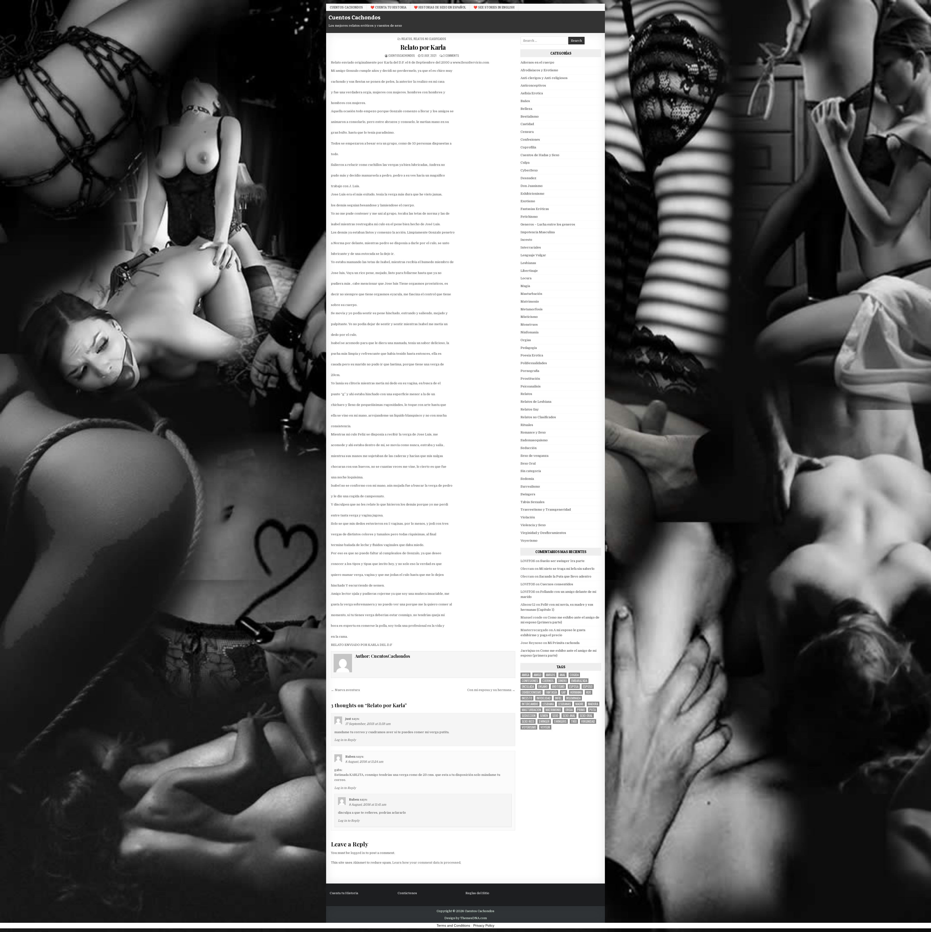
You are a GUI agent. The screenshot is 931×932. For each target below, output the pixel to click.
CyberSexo (529, 170)
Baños (525, 101)
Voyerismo (529, 540)
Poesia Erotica (532, 355)
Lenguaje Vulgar (533, 255)
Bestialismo (530, 116)
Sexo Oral (528, 463)
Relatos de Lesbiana (536, 401)
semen (544, 715)
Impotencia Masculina (538, 232)
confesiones (530, 680)
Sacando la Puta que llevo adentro (565, 576)
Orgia (569, 709)
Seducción (529, 448)
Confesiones (530, 139)
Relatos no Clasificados (430, 39)
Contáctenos (407, 893)
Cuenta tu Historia (344, 893)
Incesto (526, 239)
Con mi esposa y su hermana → (491, 690)
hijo (588, 692)
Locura (526, 278)
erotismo (558, 686)
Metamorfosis (532, 309)
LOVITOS (528, 561)
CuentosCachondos (401, 55)
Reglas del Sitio (477, 893)
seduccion (529, 715)
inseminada (573, 698)
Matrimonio (530, 301)
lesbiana (548, 704)
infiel (558, 698)
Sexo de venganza (534, 456)
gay (563, 692)
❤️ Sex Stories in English (494, 7)
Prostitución (530, 378)
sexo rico (528, 721)
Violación (528, 517)
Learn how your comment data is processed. (426, 862)
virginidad (588, 721)
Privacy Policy (483, 925)
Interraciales (531, 247)
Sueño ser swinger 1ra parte (562, 561)
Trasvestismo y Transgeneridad (546, 509)
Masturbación (531, 294)
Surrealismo (530, 486)
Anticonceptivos (533, 85)
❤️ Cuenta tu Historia (388, 7)
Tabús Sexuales (533, 502)
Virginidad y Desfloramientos (543, 533)
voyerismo (529, 727)
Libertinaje (529, 271)
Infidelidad (544, 698)
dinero (562, 680)
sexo (555, 715)
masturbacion (531, 709)
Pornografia (530, 371)
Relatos (406, 39)
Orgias (526, 340)
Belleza (526, 109)
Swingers (528, 494)
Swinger (544, 721)
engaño (543, 686)
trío (574, 721)
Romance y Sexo (533, 432)
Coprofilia (528, 147)
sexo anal (569, 715)
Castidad (527, 124)
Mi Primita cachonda (563, 643)
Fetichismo (529, 216)
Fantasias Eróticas (535, 209)
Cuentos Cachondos (346, 7)
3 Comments (451, 55)
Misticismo (529, 317)
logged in (358, 853)
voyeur (545, 727)
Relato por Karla (423, 47)
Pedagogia (529, 348)
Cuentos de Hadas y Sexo (540, 155)
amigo (537, 675)
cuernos (548, 680)
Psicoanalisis (531, 386)
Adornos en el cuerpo (537, 62)
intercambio (530, 704)
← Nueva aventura (345, 690)
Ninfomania (529, 332)
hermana (576, 692)
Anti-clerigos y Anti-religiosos (544, 78)
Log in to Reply (345, 740)
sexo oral (586, 715)
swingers (560, 721)
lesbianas (564, 704)
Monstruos (529, 324)
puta (592, 709)
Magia (525, 286)
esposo (588, 686)
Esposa (573, 686)
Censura (527, 132)
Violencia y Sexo (533, 525)
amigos (550, 675)
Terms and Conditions (453, 925)
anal (562, 675)
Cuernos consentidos (556, 584)
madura (593, 704)
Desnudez (528, 178)
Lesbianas (528, 263)
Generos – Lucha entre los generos (548, 224)
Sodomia (527, 479)
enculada (528, 686)
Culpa (525, 162)
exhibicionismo (531, 692)
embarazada (579, 680)
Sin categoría (531, 471)
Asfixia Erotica (532, 93)
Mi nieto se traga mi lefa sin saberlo (566, 568)
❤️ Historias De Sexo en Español (440, 7)
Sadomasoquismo (534, 440)
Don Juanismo (532, 186)
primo (581, 709)
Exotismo (528, 201)
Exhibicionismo (532, 193)
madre (579, 704)
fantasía (551, 692)
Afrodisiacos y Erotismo (539, 70)
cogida (574, 675)
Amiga (525, 675)
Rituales (527, 425)
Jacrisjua (528, 650)
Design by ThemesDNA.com (465, 918)
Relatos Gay (530, 409)
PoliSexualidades (534, 363)
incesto (527, 698)
